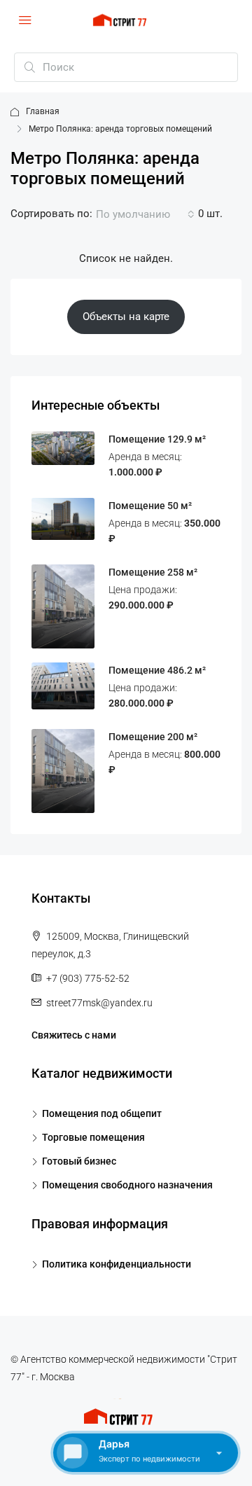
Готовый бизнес (79, 1161)
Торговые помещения (93, 1137)
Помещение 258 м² (152, 572)
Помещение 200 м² (152, 736)
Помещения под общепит (102, 1113)
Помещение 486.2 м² (157, 670)
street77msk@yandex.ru (99, 1002)
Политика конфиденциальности (116, 1264)
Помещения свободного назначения (127, 1184)
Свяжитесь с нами (73, 1035)
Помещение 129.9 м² (157, 439)
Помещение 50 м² (150, 505)
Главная (42, 111)
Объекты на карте (126, 316)
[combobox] (145, 214)
